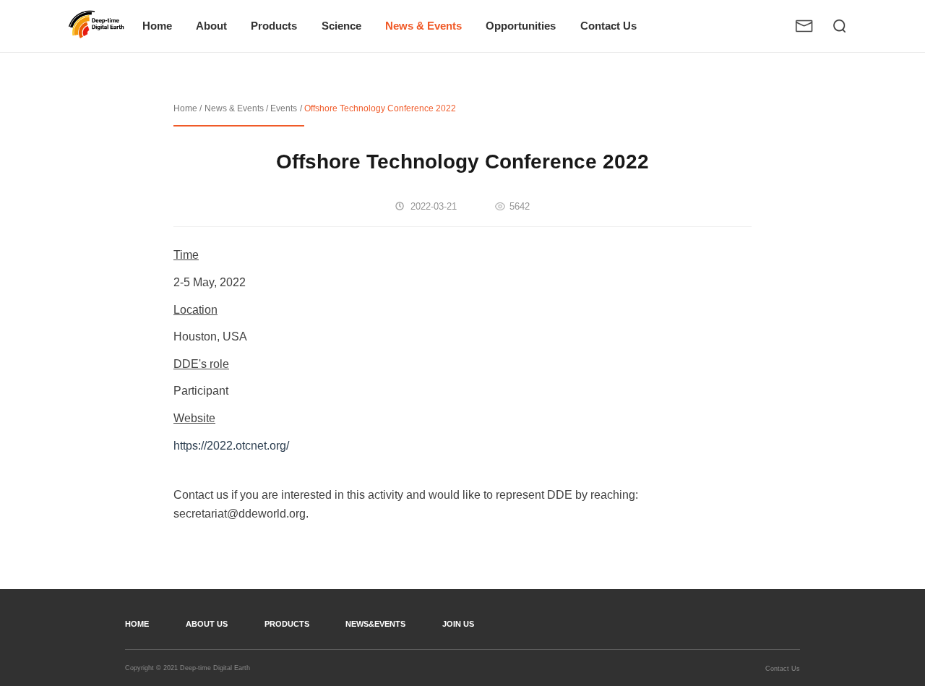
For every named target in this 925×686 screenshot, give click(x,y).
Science (341, 26)
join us (458, 623)
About (211, 26)
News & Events (423, 26)
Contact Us (608, 26)
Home (157, 26)
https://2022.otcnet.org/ (231, 446)
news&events (375, 623)
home (137, 623)
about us (207, 623)
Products (274, 26)
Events (283, 108)
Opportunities (521, 26)
